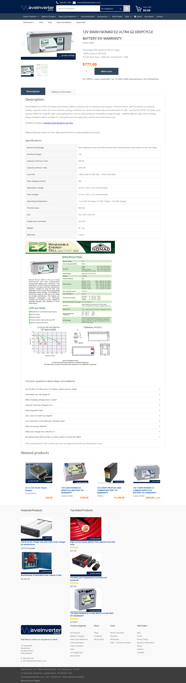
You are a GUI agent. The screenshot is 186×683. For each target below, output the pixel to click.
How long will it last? (34, 410)
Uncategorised (76, 652)
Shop (50, 22)
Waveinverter (28, 22)
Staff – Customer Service (120, 642)
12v (116, 79)
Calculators (149, 16)
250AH (126, 79)
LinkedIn (140, 652)
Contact (159, 16)
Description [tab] (33, 91)
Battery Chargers (49, 16)
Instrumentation (88, 16)
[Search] (126, 8)
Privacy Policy (142, 639)
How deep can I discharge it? (37, 394)
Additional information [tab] (61, 92)
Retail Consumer (117, 633)
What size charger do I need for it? (40, 431)
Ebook (139, 16)
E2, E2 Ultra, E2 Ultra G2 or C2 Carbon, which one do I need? (51, 389)
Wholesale (114, 639)
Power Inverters (30, 16)
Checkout (98, 636)
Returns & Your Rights (30, 680)
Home (41, 22)
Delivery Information (145, 642)
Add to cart (106, 71)
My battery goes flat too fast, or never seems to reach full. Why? (53, 437)
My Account (99, 639)
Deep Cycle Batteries (67, 16)
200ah (120, 79)
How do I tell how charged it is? (39, 405)
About (139, 646)
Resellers (114, 636)
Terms (139, 636)
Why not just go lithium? (36, 426)
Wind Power (117, 16)
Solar (127, 16)
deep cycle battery (135, 79)
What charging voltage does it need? (41, 400)
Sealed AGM (105, 79)
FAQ (138, 633)
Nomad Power (154, 79)
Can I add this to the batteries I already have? (45, 421)
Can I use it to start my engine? (38, 415)
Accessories (102, 16)
